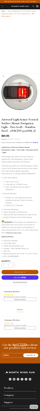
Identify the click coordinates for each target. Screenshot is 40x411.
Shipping (4, 139)
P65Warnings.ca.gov (13, 232)
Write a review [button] (20, 299)
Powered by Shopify (26, 408)
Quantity (5, 261)
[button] (2, 6)
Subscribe (29, 355)
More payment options (20, 282)
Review (20, 309)
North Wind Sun (17, 408)
